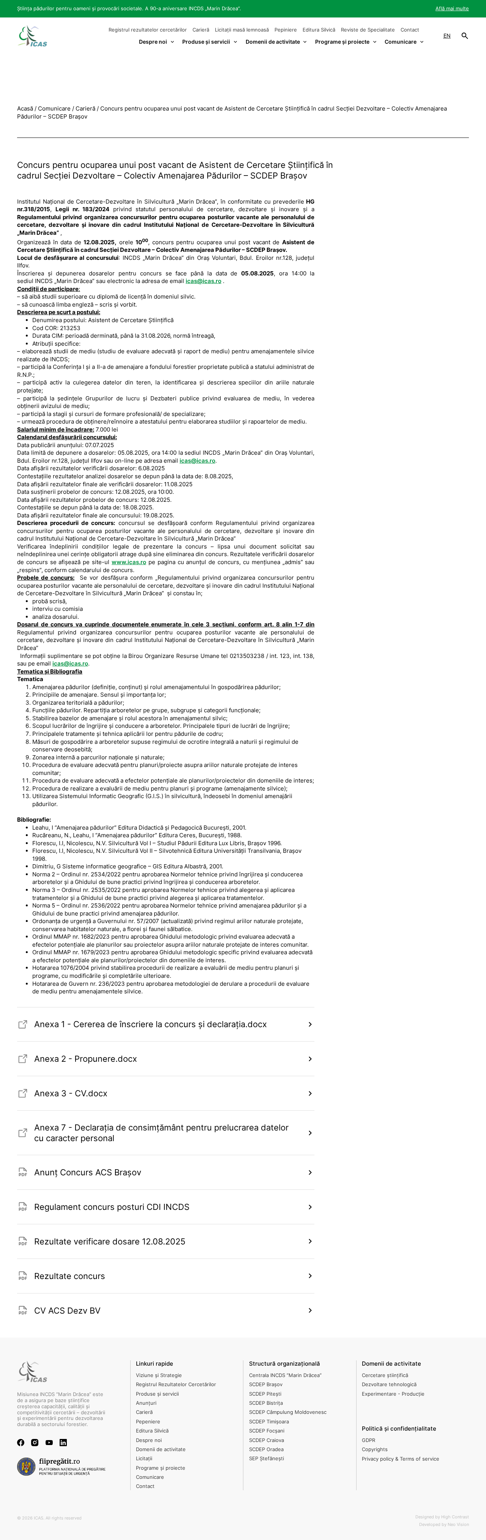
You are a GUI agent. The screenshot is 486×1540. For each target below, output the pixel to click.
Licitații (144, 1458)
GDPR (368, 1440)
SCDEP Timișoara (269, 1421)
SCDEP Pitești (265, 1394)
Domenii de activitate (161, 1449)
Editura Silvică (319, 30)
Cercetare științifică (385, 1375)
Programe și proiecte (160, 1468)
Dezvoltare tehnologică (389, 1384)
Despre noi (149, 1440)
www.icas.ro (129, 562)
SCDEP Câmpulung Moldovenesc (288, 1412)
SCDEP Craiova (266, 1440)
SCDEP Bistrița (266, 1403)
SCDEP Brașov (265, 1384)
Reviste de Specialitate (368, 30)
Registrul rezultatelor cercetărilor (148, 30)
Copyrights (375, 1449)
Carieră (201, 30)
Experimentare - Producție (393, 1394)
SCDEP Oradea (266, 1449)
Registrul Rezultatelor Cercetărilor (176, 1384)
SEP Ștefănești (266, 1458)
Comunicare (150, 1477)
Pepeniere (148, 1421)
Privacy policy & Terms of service (400, 1459)
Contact (410, 30)
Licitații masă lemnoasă (242, 30)
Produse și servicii (157, 1394)
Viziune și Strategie (159, 1375)
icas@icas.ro (203, 281)
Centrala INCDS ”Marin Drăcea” (285, 1375)
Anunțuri (146, 1403)
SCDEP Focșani (266, 1431)
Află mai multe (452, 8)
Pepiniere (286, 30)
